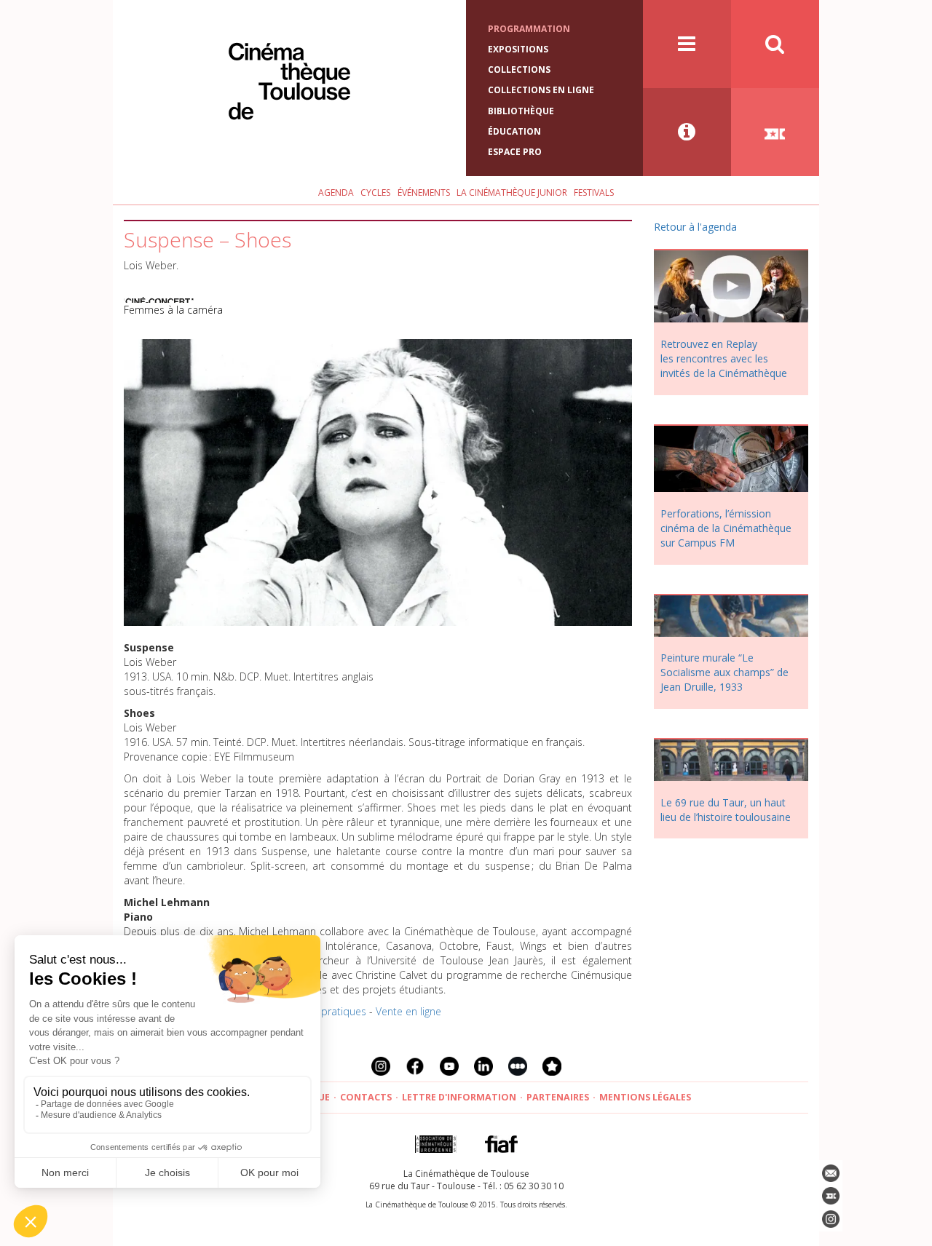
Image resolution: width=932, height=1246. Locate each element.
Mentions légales (645, 1097)
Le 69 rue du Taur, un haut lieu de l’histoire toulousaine (725, 809)
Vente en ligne (408, 1011)
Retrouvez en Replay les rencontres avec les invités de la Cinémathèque (723, 358)
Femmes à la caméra (173, 310)
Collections (519, 69)
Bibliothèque (521, 111)
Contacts (366, 1097)
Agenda (336, 192)
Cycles (375, 192)
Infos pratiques (331, 1011)
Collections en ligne (541, 90)
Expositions (518, 49)
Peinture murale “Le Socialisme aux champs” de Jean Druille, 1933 (724, 672)
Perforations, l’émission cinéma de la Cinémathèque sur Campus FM (725, 528)
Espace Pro (515, 152)
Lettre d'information (459, 1097)
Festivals (594, 192)
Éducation (514, 131)
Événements (424, 192)
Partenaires (557, 1097)
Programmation (529, 29)
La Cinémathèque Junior (512, 192)
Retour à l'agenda (695, 227)
